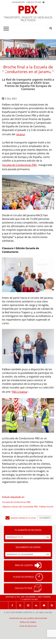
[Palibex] (28, 9)
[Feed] (52, 605)
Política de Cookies (28, 622)
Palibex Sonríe (46, 506)
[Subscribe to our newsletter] (28, 518)
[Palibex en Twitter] (20, 605)
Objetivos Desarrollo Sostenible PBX (20, 506)
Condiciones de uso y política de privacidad (28, 618)
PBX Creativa (19, 391)
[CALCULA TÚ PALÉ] (37, 588)
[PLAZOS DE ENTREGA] (39, 577)
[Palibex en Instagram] (28, 605)
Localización (18, 2)
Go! (47, 537)
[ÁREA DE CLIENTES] (38, 565)
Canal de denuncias (28, 626)
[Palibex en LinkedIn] (36, 605)
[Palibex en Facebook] (12, 605)
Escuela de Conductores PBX (19, 165)
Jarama (20, 134)
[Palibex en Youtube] (44, 605)
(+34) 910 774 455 (33, 2)
